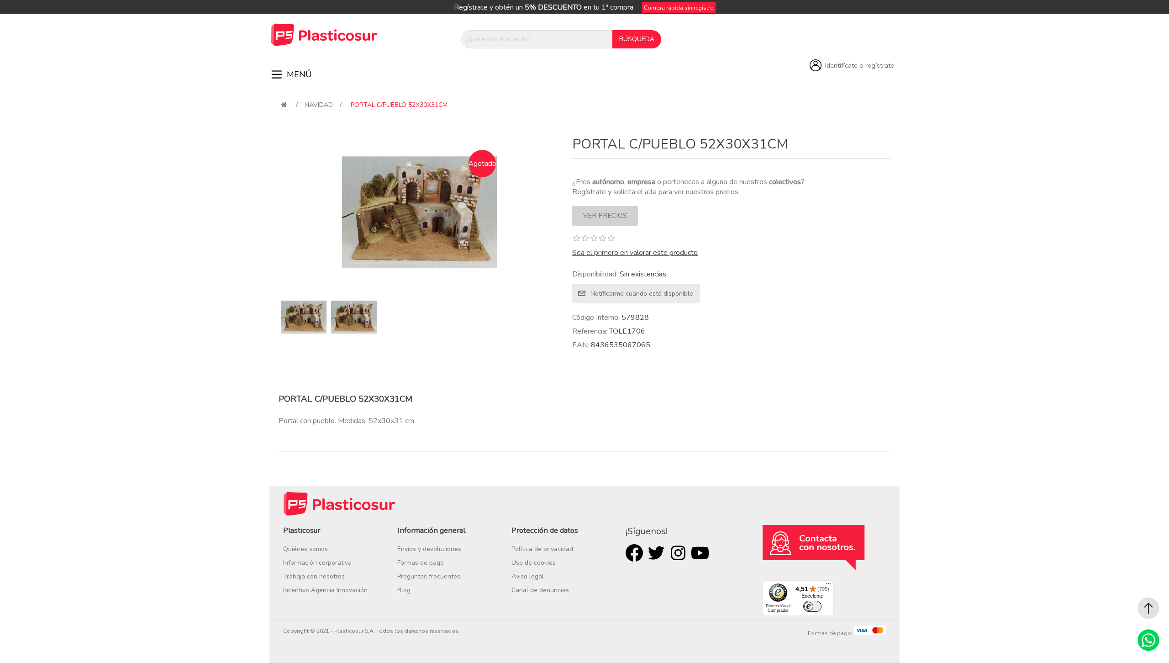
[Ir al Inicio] (1148, 608)
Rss (678, 553)
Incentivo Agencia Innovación (325, 590)
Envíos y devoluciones (429, 549)
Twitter (656, 553)
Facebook (634, 553)
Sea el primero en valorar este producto (635, 253)
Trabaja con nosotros (314, 576)
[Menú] (828, 585)
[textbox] (537, 39)
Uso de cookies (533, 562)
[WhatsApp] (1148, 640)
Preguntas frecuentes (428, 576)
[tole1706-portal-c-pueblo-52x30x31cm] (303, 317)
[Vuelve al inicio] (284, 104)
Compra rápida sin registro (679, 7)
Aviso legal (527, 576)
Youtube (700, 553)
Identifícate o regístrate (859, 65)
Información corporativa (317, 562)
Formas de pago (420, 562)
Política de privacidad (542, 549)
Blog (404, 590)
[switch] (812, 606)
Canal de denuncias (540, 590)
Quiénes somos (305, 549)
